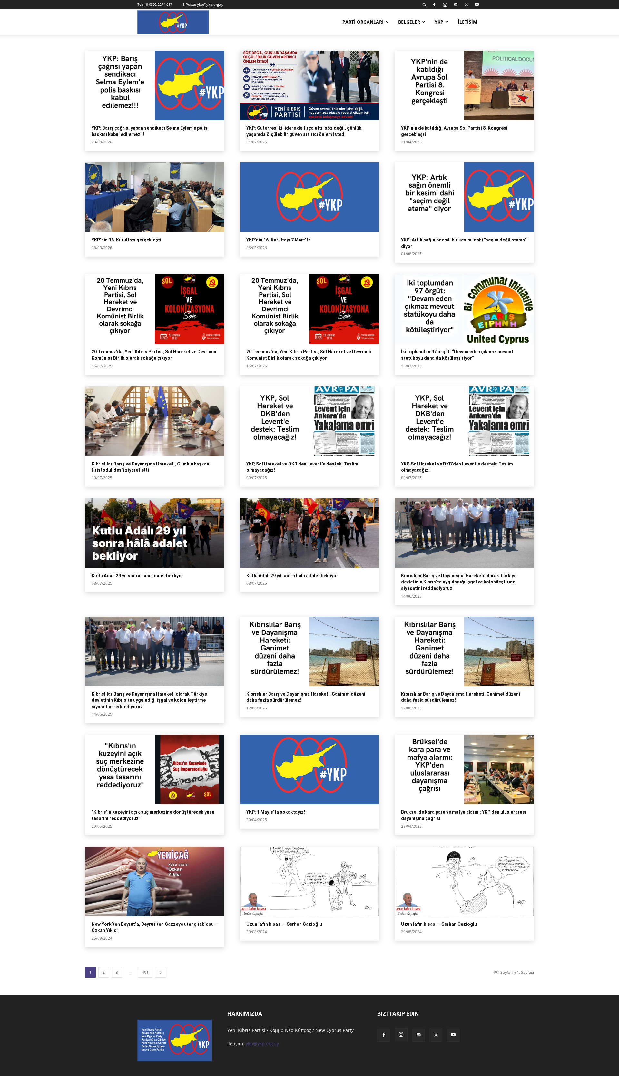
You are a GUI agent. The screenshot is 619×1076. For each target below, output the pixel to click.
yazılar (201, 42)
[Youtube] (477, 4)
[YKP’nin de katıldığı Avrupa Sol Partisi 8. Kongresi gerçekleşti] (464, 85)
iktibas (251, 42)
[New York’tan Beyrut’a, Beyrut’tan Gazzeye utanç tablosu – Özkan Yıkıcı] (154, 881)
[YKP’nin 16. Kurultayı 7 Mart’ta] (309, 197)
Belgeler (409, 22)
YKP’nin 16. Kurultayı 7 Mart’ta (278, 239)
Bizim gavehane (226, 42)
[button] (424, 4)
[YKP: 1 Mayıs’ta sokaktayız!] (309, 769)
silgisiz (149, 42)
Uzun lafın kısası (175, 42)
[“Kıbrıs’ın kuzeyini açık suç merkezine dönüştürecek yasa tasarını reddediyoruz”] (154, 769)
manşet (131, 42)
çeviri (296, 42)
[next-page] (160, 972)
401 (145, 972)
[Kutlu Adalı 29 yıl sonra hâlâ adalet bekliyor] (154, 533)
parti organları (363, 22)
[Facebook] (434, 4)
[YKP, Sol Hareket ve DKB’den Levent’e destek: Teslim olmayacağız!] (309, 421)
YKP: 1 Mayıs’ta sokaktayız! (275, 812)
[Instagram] (445, 4)
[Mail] (455, 4)
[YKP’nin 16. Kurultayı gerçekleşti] (154, 197)
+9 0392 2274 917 (158, 4)
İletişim (467, 22)
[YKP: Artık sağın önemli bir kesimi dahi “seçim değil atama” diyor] (464, 197)
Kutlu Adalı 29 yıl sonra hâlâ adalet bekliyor (137, 575)
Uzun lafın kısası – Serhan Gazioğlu (284, 924)
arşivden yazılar (106, 42)
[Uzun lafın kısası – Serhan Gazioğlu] (309, 881)
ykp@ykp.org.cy (210, 4)
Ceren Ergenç (274, 42)
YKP (439, 22)
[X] (466, 4)
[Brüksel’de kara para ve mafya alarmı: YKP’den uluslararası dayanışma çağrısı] (464, 769)
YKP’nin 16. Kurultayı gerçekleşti (126, 239)
